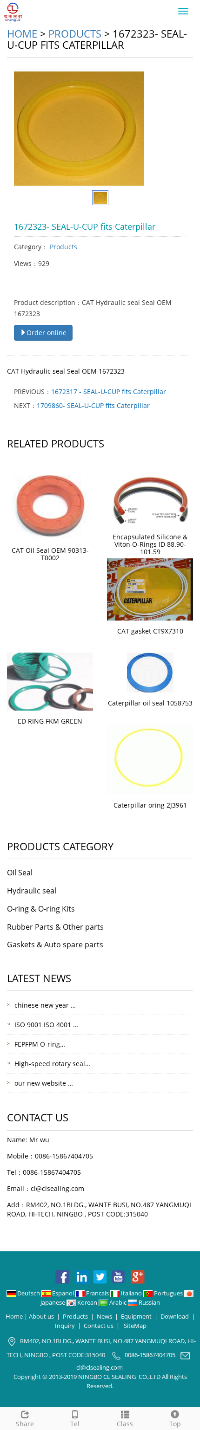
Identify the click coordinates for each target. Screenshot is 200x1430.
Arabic (118, 1302)
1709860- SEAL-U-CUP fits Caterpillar (93, 405)
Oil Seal (20, 872)
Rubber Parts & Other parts (55, 927)
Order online (47, 332)
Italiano (131, 1293)
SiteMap (135, 1325)
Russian (148, 1302)
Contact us (98, 1325)
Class (125, 1423)
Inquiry (65, 1325)
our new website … (43, 1083)
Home (22, 33)
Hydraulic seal (31, 891)
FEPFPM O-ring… (39, 1044)
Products (74, 33)
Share (25, 1423)
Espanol (63, 1293)
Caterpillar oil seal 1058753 (150, 703)
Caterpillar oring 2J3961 (150, 805)
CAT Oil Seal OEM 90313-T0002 (50, 554)
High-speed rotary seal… (52, 1063)
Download (174, 1316)
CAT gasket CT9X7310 (150, 631)
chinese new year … (45, 1005)
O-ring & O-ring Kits (41, 909)
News (104, 1316)
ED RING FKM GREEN (50, 721)
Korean (87, 1302)
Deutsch (28, 1293)
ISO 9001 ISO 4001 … (46, 1024)
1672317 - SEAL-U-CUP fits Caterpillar (108, 391)
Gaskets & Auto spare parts (55, 944)
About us (41, 1316)
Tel (75, 1423)
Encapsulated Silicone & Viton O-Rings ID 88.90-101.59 (150, 544)
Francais (97, 1293)
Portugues (168, 1293)
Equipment (136, 1316)
